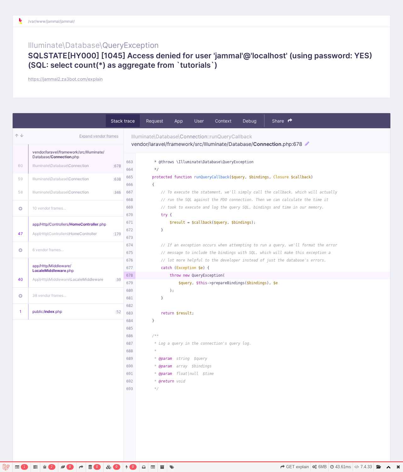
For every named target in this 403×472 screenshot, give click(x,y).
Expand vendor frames (98, 136)
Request (154, 121)
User (199, 121)
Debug (250, 121)
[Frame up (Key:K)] (17, 136)
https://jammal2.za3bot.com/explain (65, 79)
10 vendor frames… (49, 208)
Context (223, 121)
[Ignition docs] (23, 21)
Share (278, 121)
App (178, 121)
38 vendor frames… (49, 295)
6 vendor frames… (48, 249)
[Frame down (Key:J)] (22, 136)
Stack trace (123, 121)
